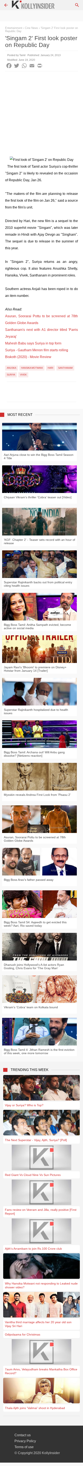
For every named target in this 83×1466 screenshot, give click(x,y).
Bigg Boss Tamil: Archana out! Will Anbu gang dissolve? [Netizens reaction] (34, 754)
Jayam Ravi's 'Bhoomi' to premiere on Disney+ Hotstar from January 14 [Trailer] (35, 669)
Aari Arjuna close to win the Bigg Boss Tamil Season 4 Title (38, 456)
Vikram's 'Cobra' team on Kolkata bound (31, 1007)
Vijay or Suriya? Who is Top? (24, 1105)
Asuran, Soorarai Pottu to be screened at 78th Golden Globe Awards (35, 839)
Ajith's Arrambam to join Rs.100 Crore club (33, 1248)
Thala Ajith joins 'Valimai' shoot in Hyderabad (35, 1408)
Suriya (11, 374)
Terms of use (24, 1447)
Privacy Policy (25, 1441)
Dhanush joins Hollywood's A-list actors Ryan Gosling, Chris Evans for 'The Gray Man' (34, 966)
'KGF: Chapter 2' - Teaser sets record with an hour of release (39, 541)
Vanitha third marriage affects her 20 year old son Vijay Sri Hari (38, 1324)
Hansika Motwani (32, 368)
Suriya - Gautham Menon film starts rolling (36, 350)
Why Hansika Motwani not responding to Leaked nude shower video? (41, 1285)
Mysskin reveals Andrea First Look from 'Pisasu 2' (37, 794)
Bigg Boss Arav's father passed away (28, 879)
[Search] (77, 5)
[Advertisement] (41, 115)
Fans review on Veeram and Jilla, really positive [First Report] (40, 1211)
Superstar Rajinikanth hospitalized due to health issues (36, 711)
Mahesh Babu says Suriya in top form (33, 343)
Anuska (11, 368)
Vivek (23, 374)
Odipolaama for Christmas (22, 1334)
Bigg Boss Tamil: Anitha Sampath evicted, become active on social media (37, 626)
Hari (50, 368)
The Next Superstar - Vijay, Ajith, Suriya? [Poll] (36, 1140)
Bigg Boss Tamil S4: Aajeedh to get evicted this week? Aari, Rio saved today (35, 924)
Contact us (22, 1435)
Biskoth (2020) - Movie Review (28, 357)
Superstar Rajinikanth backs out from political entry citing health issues (38, 584)
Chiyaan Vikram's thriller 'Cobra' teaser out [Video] (38, 497)
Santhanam (65, 368)
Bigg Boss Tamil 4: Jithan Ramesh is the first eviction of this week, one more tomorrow (39, 1051)
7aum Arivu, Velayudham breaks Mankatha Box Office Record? (41, 1371)
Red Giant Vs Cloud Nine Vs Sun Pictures (33, 1175)
